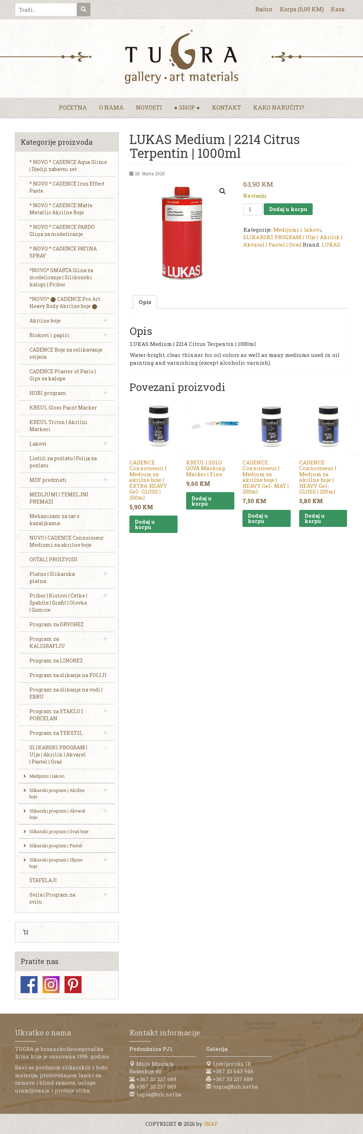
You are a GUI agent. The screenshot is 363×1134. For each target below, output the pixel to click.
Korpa (302, 9)
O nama (111, 107)
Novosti (149, 107)
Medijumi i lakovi (297, 229)
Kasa (338, 9)
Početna (73, 107)
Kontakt (226, 107)
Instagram (51, 984)
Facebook (29, 984)
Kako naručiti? (278, 107)
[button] (222, 191)
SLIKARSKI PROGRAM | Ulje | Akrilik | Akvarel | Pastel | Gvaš (292, 240)
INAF (211, 1123)
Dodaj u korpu (288, 209)
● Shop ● (187, 107)
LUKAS (331, 244)
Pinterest (73, 984)
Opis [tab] (145, 301)
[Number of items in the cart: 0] (25, 932)
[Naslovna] (181, 57)
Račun (264, 9)
